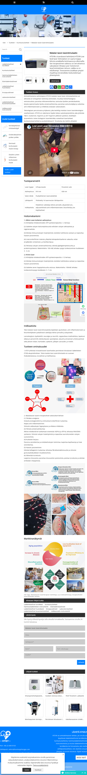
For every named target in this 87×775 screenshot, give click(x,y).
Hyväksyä (38, 770)
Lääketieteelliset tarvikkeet (8, 65)
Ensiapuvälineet (8, 92)
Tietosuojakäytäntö (65, 767)
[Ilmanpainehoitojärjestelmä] (34, 684)
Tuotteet (12, 43)
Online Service (70, 773)
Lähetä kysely (55, 81)
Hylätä (27, 770)
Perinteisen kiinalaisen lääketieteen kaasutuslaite (55, 719)
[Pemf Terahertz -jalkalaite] (75, 684)
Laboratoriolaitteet (8, 97)
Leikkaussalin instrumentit (7, 109)
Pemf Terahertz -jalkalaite (75, 696)
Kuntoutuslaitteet (23, 43)
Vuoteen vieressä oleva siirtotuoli (55, 696)
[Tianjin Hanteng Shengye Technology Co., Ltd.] (44, 9)
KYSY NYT (81, 757)
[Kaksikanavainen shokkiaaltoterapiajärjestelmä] (75, 707)
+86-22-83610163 (10, 746)
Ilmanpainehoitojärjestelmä (34, 696)
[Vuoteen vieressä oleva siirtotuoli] (54, 684)
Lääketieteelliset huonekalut (8, 87)
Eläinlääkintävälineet (9, 81)
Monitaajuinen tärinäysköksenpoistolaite (34, 719)
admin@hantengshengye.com (19, 749)
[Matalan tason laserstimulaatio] (29, 80)
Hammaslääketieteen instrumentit (9, 76)
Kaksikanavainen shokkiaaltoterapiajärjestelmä (75, 719)
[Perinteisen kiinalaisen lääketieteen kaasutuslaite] (54, 707)
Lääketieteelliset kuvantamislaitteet (8, 103)
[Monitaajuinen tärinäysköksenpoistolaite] (34, 707)
